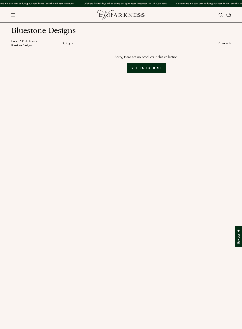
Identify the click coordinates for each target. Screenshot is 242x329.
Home (14, 41)
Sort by (66, 43)
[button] (221, 15)
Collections (28, 41)
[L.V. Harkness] (121, 14)
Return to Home (146, 68)
